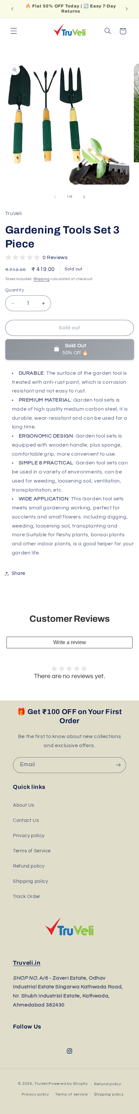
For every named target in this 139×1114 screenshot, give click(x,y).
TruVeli (41, 1084)
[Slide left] (55, 197)
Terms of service (71, 1094)
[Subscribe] (118, 765)
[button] (13, 31)
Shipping (42, 279)
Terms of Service (32, 850)
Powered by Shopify (68, 1084)
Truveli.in (27, 963)
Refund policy (28, 866)
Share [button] (18, 573)
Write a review (69, 642)
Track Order (26, 896)
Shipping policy (30, 881)
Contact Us (26, 820)
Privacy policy (29, 835)
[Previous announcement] (12, 9)
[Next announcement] (127, 9)
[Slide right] (84, 197)
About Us (23, 805)
